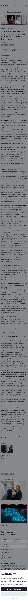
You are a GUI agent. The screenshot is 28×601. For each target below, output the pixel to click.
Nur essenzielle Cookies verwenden (14, 594)
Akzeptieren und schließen (14, 589)
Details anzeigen (14, 598)
